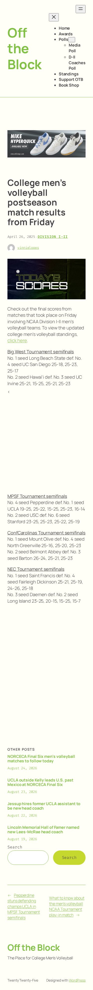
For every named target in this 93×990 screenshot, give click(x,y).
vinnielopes (28, 247)
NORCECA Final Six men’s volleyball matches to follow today (41, 758)
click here (17, 340)
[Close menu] (54, 17)
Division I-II (53, 236)
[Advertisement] (46, 441)
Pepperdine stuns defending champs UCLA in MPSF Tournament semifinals (23, 906)
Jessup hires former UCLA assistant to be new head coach (43, 805)
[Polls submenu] (71, 39)
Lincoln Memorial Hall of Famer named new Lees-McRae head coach (43, 829)
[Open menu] (81, 9)
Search (14, 847)
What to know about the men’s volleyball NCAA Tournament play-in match (66, 906)
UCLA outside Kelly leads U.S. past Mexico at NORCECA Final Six (40, 782)
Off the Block (24, 48)
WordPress (77, 980)
